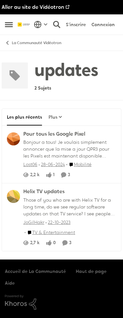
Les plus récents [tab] (24, 117)
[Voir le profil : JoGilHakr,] (13, 196)
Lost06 (30, 164)
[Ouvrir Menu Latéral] (9, 24)
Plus (53, 117)
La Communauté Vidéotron (36, 42)
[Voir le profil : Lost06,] (13, 138)
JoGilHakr (33, 222)
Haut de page (91, 271)
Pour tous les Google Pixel (54, 134)
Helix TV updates (44, 191)
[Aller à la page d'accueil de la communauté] (24, 24)
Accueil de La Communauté (35, 271)
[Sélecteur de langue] (41, 24)
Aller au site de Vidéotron (33, 7)
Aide (10, 283)
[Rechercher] (57, 24)
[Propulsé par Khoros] (61, 302)
